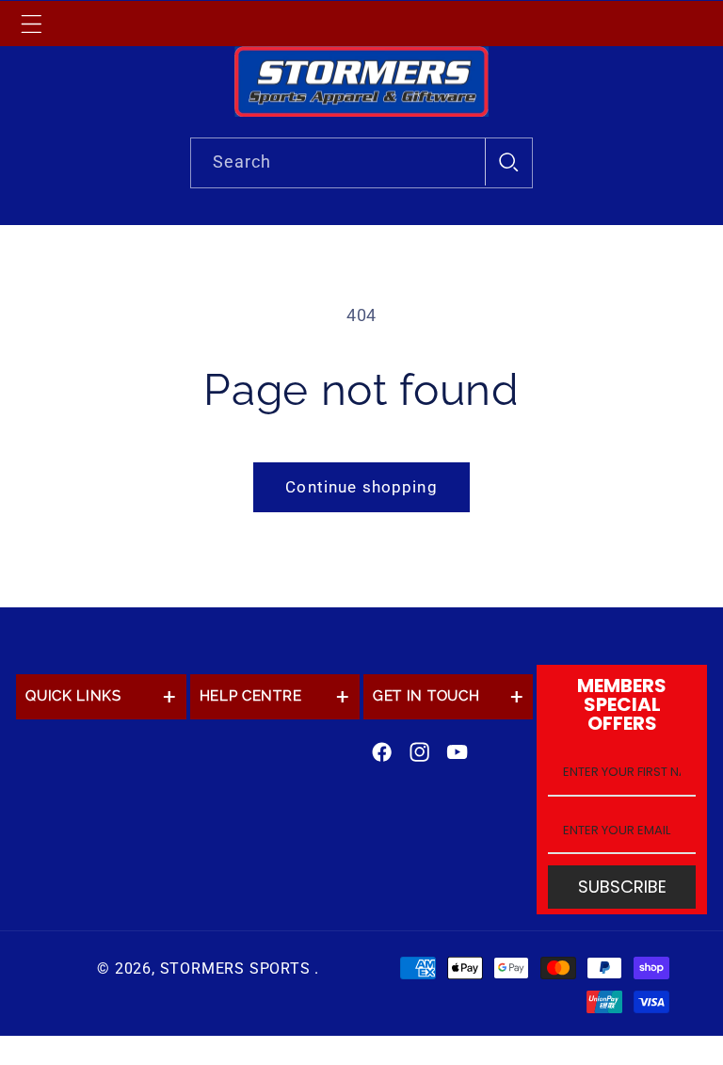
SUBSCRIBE (622, 886)
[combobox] (362, 162)
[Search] (509, 162)
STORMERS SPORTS (235, 968)
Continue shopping (361, 486)
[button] (31, 23)
